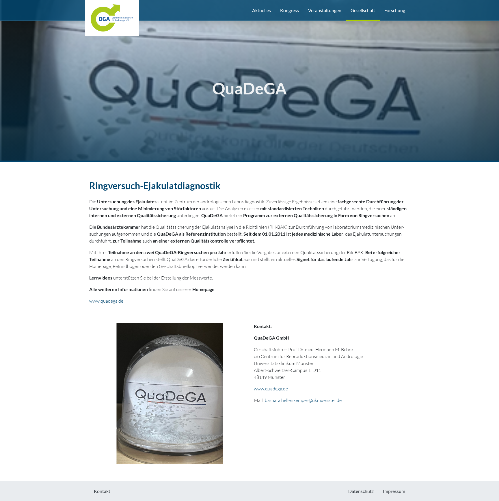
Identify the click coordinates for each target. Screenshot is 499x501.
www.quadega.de (106, 301)
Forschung (394, 10)
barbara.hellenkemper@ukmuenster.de (303, 400)
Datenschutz (361, 491)
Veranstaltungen (324, 10)
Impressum (394, 491)
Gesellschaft (363, 10)
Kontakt (102, 491)
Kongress (289, 10)
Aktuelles (261, 10)
